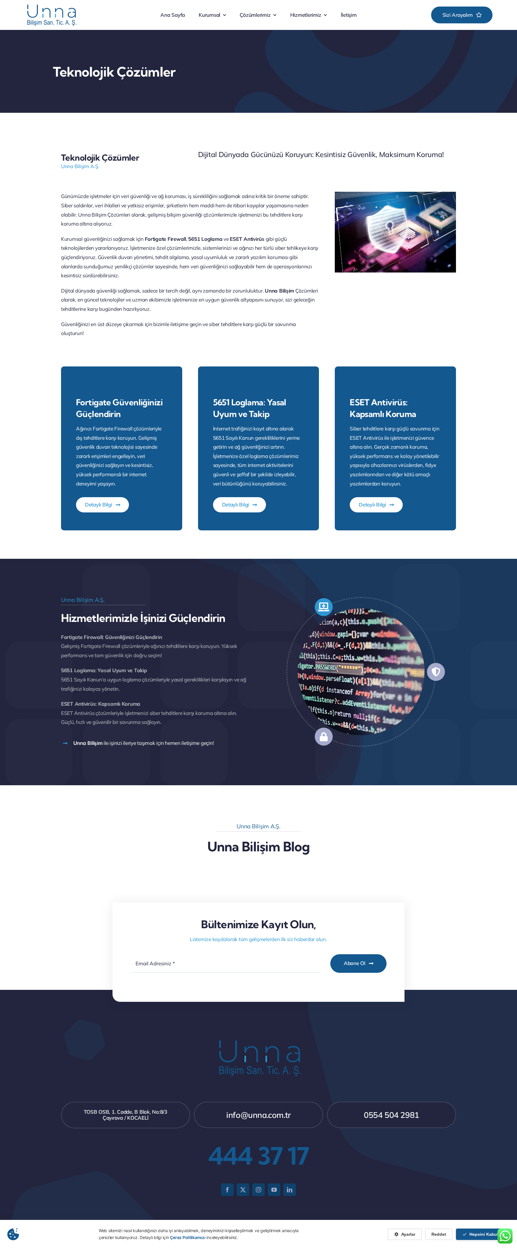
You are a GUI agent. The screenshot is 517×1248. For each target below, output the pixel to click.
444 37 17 (258, 1156)
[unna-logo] (51, 5)
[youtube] (274, 1189)
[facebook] (227, 1189)
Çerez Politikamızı (187, 1237)
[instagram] (258, 1189)
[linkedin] (289, 1189)
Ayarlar (408, 1234)
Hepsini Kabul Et (486, 1234)
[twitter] (243, 1189)
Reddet (438, 1234)
